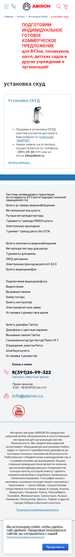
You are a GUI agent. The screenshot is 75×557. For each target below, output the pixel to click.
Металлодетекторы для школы (27, 248)
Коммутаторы (15, 297)
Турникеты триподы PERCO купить (29, 221)
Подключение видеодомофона (26, 281)
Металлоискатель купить (23, 210)
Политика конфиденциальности (37, 509)
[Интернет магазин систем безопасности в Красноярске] (36, 6)
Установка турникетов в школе (27, 312)
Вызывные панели (18, 292)
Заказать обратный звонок (30, 377)
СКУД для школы (17, 259)
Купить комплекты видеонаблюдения (31, 243)
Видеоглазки (14, 286)
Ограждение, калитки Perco (24, 345)
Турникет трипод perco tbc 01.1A (28, 231)
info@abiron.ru (27, 396)
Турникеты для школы (21, 254)
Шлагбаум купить (18, 351)
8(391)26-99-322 (31, 372)
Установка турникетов (21, 356)
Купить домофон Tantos (22, 324)
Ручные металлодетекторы (25, 216)
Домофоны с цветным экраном (26, 330)
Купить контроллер (19, 302)
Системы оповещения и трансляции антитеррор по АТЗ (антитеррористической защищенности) (36, 197)
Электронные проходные (23, 226)
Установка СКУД (24, 100)
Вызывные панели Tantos (23, 335)
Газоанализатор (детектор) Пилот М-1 (32, 340)
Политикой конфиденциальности (25, 537)
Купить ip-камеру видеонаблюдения (30, 205)
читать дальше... (19, 162)
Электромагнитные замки (23, 307)
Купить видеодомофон (21, 269)
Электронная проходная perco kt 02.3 (31, 264)
